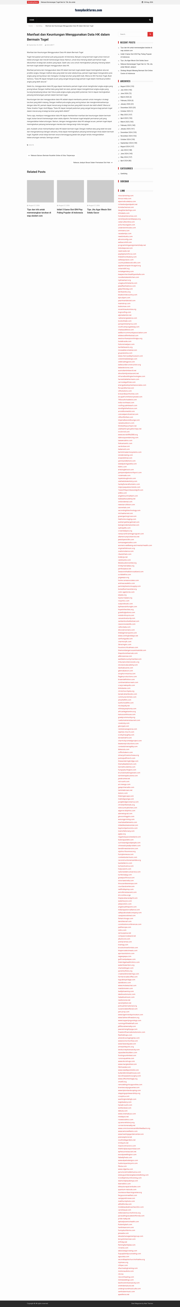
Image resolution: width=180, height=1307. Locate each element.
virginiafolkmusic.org (126, 548)
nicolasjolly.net (124, 706)
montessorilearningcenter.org (130, 1192)
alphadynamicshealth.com (128, 1221)
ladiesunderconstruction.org (129, 364)
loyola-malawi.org (125, 598)
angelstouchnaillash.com (128, 496)
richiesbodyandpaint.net (127, 204)
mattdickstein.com (125, 988)
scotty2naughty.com (126, 735)
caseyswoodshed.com (127, 915)
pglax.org (122, 834)
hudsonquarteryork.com (128, 1163)
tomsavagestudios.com (127, 542)
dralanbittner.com (125, 458)
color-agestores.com (126, 592)
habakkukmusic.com (126, 997)
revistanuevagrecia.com (127, 729)
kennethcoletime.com (126, 767)
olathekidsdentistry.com (127, 481)
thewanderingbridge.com (128, 761)
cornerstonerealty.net (126, 1125)
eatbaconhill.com (125, 242)
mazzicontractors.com (127, 1146)
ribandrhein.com (124, 554)
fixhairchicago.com (125, 918)
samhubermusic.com (126, 1291)
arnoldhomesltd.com (126, 411)
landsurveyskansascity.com (129, 1049)
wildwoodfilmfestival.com (128, 335)
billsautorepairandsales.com (129, 1186)
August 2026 (125, 86)
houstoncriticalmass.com (128, 647)
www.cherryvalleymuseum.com (130, 356)
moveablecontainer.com (127, 350)
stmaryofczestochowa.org (128, 755)
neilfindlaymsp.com (126, 889)
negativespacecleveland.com (129, 837)
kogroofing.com (124, 312)
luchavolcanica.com (126, 866)
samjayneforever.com (126, 1198)
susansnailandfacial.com (128, 1009)
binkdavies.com (124, 688)
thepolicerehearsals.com (128, 653)
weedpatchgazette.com (127, 464)
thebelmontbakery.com (127, 257)
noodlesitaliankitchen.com (128, 277)
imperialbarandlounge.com (129, 420)
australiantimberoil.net (127, 370)
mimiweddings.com (126, 1280)
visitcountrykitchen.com (127, 808)
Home (31, 20)
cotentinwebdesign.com (127, 359)
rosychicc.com (123, 601)
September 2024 (127, 143)
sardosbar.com (124, 446)
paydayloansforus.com (127, 254)
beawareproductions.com (128, 743)
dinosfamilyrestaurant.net (128, 373)
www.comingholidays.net (128, 636)
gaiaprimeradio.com (126, 787)
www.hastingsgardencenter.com (131, 1134)
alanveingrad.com (125, 813)
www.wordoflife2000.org (128, 434)
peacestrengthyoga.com (127, 1029)
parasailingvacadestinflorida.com (131, 1216)
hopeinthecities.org (126, 609)
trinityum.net (123, 1143)
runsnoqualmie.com (126, 1058)
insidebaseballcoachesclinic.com (131, 1207)
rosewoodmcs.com (125, 1119)
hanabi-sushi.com (125, 1105)
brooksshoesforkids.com (128, 947)
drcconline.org (124, 895)
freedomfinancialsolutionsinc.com (131, 1032)
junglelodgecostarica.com (128, 802)
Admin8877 (50, 45)
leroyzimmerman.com (127, 1239)
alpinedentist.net (124, 315)
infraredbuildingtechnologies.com (131, 376)
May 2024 (124, 157)
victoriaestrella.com (126, 880)
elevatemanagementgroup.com (130, 1236)
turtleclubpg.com (125, 875)
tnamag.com (123, 945)
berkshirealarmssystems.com (129, 452)
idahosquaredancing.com (128, 437)
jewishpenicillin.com (126, 539)
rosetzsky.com (123, 723)
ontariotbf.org (123, 268)
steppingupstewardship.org (129, 1093)
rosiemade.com (124, 475)
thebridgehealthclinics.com (129, 962)
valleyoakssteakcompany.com (130, 912)
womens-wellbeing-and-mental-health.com (135, 545)
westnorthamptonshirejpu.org (130, 338)
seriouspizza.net (124, 933)
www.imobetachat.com (127, 985)
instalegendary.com (126, 271)
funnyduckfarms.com (88, 10)
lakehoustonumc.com (126, 994)
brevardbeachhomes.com (128, 394)
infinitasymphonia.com (127, 708)
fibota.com (122, 1166)
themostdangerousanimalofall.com (132, 650)
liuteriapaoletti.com (126, 840)
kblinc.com (122, 467)
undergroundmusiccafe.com (129, 1288)
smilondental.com (125, 501)
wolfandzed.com (124, 1108)
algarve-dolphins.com (126, 810)
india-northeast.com (126, 402)
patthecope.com (124, 927)
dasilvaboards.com (125, 668)
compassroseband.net (127, 936)
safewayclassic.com (126, 260)
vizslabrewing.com (125, 455)
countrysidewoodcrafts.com (129, 262)
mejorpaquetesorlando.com (129, 487)
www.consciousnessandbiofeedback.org (134, 1128)
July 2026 (124, 90)
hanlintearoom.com (126, 1227)
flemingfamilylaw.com (126, 1245)
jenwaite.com (123, 1233)
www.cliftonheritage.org (127, 1079)
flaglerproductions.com (127, 676)
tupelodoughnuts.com (127, 478)
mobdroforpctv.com (126, 615)
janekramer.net (124, 778)
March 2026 (125, 97)
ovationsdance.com (126, 551)
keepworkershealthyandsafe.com (131, 274)
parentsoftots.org (125, 971)
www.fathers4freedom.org (128, 1017)
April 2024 (124, 161)
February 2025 (126, 125)
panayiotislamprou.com (127, 324)
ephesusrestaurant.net (127, 1151)
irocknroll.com (124, 432)
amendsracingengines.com (129, 1038)
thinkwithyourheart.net (127, 426)
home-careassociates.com (128, 580)
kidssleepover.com (125, 248)
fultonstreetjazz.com (126, 344)
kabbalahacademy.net (126, 499)
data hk (31, 145)
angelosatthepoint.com (127, 907)
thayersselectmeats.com (127, 950)
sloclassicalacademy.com (128, 665)
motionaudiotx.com (126, 1271)
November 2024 (126, 136)
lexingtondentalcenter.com (128, 525)
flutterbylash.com (125, 1224)
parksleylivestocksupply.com (129, 586)
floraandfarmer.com (126, 388)
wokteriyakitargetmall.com (128, 522)
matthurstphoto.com (126, 1201)
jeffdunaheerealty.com (127, 1026)
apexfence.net (123, 1294)
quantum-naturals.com (127, 1189)
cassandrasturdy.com (126, 618)
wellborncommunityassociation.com (132, 332)
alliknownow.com (125, 656)
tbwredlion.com (124, 1184)
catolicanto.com (124, 560)
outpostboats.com (125, 603)
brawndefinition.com (126, 679)
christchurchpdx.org (126, 691)
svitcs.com (122, 930)
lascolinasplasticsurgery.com (129, 1076)
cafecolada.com (124, 627)
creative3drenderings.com (128, 974)
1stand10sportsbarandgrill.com (130, 490)
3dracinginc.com (124, 644)
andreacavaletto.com (126, 583)
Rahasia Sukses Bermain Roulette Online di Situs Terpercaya (53, 155)
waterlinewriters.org (126, 965)
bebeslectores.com (125, 367)
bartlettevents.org (125, 347)
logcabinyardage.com (126, 979)
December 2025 (126, 108)
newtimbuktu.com (125, 236)
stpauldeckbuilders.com (127, 1052)
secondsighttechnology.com (129, 510)
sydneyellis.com (124, 528)
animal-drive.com (125, 942)
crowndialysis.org (125, 531)
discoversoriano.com (126, 630)
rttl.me (120, 1274)
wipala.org (122, 595)
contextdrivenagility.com (128, 746)
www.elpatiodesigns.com (128, 1160)
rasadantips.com (124, 233)
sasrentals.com (124, 507)
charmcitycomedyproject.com (130, 740)
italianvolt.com (124, 449)
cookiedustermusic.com (127, 857)
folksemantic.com (125, 443)
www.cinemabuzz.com (127, 1114)
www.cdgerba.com (125, 1169)
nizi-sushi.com (123, 781)
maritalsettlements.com (127, 822)
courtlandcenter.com (126, 886)
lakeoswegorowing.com (127, 1251)
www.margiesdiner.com (127, 1064)
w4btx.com (122, 493)
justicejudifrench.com (126, 758)
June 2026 (124, 93)
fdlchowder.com (124, 1067)
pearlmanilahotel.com (126, 300)
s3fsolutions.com (125, 391)
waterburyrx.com (125, 901)
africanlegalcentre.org (127, 711)
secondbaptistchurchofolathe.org (131, 1259)
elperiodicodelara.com (127, 201)
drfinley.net (122, 1242)
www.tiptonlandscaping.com (129, 1090)
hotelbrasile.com (124, 341)
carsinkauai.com (124, 1210)
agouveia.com (123, 1256)
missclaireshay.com (125, 195)
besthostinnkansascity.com (129, 1283)
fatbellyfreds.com (125, 1157)
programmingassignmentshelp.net (132, 245)
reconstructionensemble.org (129, 860)
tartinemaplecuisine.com (128, 775)
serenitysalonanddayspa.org (129, 219)
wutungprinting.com (126, 819)
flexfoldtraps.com (125, 1035)
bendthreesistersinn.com (128, 848)
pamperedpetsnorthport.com (130, 472)
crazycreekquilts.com (126, 685)
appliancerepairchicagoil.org (129, 265)
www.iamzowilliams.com (128, 1131)
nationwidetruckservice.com (129, 872)
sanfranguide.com (125, 638)
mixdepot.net (123, 1116)
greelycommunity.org (126, 717)
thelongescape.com (126, 796)
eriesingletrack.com (126, 469)
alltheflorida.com (125, 1204)
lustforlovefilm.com (126, 703)
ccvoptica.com (123, 1096)
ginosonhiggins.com (126, 816)
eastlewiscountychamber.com (129, 659)
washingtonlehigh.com (127, 1099)
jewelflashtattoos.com (127, 286)
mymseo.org (123, 1262)
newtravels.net (124, 251)
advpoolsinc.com (124, 904)
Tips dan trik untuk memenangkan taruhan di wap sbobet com (39, 212)
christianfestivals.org (126, 805)
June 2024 (124, 154)
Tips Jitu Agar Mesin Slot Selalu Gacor (134, 61)
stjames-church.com (126, 732)
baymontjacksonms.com (128, 828)
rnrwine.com (123, 1248)
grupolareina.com (125, 353)
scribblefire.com (124, 574)
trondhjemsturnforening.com (130, 1178)
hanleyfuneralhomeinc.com (129, 484)
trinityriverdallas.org (126, 566)
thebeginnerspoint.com (127, 633)
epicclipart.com (124, 297)
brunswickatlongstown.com (129, 773)
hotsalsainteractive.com (127, 216)
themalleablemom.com (127, 764)
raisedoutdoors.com (126, 423)
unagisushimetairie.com (127, 283)
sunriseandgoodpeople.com (129, 842)
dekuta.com (123, 1111)
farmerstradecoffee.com (128, 977)
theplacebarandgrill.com (128, 898)
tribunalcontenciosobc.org (128, 662)
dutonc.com (123, 793)
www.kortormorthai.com (128, 1041)
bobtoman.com (124, 306)
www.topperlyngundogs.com (129, 1020)
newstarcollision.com (126, 504)
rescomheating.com (126, 1277)
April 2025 (124, 118)
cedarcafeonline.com (126, 222)
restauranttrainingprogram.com (131, 534)
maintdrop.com (124, 303)
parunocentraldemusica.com (129, 1172)
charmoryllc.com (124, 641)
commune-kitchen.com (127, 697)
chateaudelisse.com (126, 330)
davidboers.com (124, 982)
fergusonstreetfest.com (127, 1195)
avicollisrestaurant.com (127, 892)
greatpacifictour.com (126, 877)
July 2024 (124, 150)
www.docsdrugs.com (126, 1061)
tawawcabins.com (125, 440)
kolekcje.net (123, 557)
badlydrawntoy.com (126, 991)
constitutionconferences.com (129, 924)
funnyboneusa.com (125, 854)
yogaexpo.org (123, 577)
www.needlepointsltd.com (128, 1070)
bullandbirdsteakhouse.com (129, 1073)
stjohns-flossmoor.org (127, 851)
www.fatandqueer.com (127, 1044)
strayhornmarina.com (126, 673)
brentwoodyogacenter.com (128, 1087)
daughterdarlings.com (127, 210)
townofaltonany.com (126, 831)
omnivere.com (123, 230)
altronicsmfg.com (125, 239)
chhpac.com (123, 1265)
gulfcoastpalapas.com (127, 959)
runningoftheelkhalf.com (128, 1023)
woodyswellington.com (127, 1154)
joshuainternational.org (127, 1006)
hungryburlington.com (127, 770)
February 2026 (126, 100)
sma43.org (122, 1081)
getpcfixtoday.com (125, 289)
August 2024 (125, 147)
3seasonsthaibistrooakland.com (130, 571)
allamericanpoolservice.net (128, 536)
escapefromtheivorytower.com (130, 397)
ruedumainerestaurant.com (129, 720)
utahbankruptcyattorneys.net (129, 429)
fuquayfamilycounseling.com (129, 1253)
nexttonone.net (124, 1000)
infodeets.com (123, 213)
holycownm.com (124, 869)
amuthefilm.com (124, 700)
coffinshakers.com (125, 752)
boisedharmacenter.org (127, 589)
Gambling (124, 174)
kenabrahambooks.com (127, 694)
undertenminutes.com (127, 228)
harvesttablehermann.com (128, 379)
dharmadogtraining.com (128, 1268)
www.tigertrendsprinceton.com (130, 1014)
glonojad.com (123, 726)
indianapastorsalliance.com (129, 910)
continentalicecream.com (128, 682)
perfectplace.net (124, 569)
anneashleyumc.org (126, 1047)
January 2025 (125, 129)
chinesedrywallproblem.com (129, 845)
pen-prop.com (123, 1012)
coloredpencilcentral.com (128, 414)
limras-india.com (124, 198)
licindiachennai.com (126, 207)
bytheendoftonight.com (127, 606)
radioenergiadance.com (127, 318)
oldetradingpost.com (126, 362)
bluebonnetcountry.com (127, 295)
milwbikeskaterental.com (128, 825)
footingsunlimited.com (127, 1055)
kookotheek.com (124, 321)
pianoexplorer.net (125, 1137)
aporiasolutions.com (126, 953)
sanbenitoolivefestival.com (128, 621)
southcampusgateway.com (128, 327)
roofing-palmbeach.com (127, 405)
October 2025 (126, 111)
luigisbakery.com (124, 1102)
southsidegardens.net (127, 1140)
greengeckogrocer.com (127, 516)
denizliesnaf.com (124, 921)
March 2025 (125, 122)
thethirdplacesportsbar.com (129, 1149)
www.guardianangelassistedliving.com (133, 1175)
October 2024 (126, 139)
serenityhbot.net (124, 1003)
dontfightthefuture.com (127, 408)
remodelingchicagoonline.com (130, 1084)
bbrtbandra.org (124, 292)
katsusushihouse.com (126, 714)
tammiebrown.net (125, 790)
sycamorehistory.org (126, 1122)
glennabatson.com (125, 671)
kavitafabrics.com (125, 863)
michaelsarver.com (125, 513)
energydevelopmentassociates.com (132, 385)
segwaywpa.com (124, 956)
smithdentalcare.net (126, 1286)
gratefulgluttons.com (126, 612)
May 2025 (124, 115)
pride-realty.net (124, 1218)
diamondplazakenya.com (128, 1181)
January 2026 (125, 104)
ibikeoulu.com (123, 749)
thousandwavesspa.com (127, 883)
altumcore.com (124, 939)
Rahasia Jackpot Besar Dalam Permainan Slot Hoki (91, 163)
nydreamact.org (124, 280)
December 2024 (126, 132)
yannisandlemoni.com (127, 461)
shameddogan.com (125, 968)
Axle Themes (148, 1303)
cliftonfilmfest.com (125, 417)
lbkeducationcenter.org (127, 563)
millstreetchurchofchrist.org (129, 1213)
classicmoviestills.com (126, 624)
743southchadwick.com (127, 399)
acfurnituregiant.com (126, 225)
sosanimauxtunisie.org (127, 309)
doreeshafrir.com (125, 738)
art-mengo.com (124, 784)
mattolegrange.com (126, 799)
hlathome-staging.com (127, 519)
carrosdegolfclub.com (127, 382)
